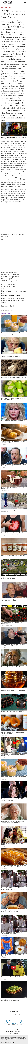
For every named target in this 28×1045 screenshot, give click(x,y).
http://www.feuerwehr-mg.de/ (10, 295)
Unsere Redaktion (10, 1031)
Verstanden (10, 1042)
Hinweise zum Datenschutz (10, 1029)
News (9, 1024)
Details (6, 1042)
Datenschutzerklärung (13, 1026)
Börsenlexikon (14, 1011)
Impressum (19, 1024)
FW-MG (2, 7)
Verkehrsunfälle (8, 7)
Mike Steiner (18, 1031)
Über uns (20, 1029)
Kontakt (13, 1024)
